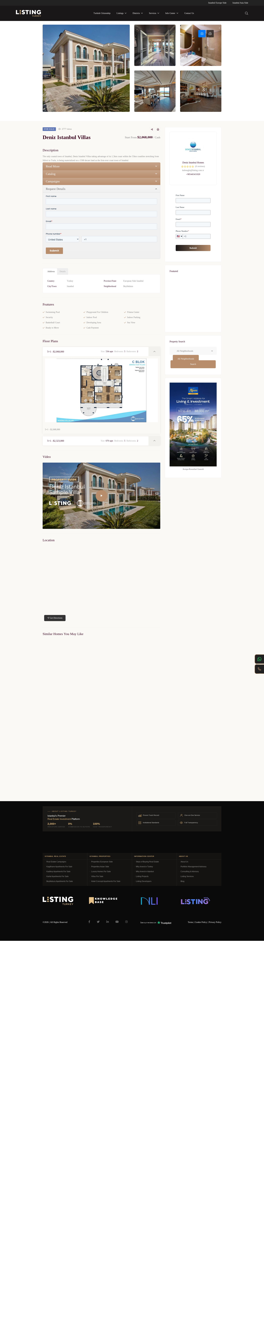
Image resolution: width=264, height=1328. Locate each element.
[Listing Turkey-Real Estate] (28, 13)
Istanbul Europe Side (217, 3)
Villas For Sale (97, 876)
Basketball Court (53, 322)
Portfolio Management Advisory (193, 867)
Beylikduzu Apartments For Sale (59, 881)
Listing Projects (142, 876)
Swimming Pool (53, 312)
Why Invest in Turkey (144, 867)
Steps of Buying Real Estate (147, 862)
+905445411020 (193, 174)
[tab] (202, 33)
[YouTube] (117, 921)
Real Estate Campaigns (56, 862)
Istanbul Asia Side (240, 3)
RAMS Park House (182, 299)
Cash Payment (92, 328)
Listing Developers (143, 881)
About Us (184, 862)
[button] (95, 351)
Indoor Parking (133, 317)
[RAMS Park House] (193, 292)
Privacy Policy (215, 922)
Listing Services (187, 876)
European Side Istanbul (133, 281)
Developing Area (93, 322)
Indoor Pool (91, 317)
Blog (182, 881)
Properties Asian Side (100, 867)
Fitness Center (133, 312)
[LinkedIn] (107, 921)
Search (193, 364)
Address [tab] (51, 271)
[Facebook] (89, 921)
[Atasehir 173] (193, 323)
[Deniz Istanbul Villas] (193, 147)
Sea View (131, 322)
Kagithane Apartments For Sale (59, 867)
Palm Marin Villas (49, 704)
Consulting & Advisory (190, 871)
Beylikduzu (128, 286)
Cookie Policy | (202, 922)
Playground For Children (97, 312)
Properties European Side (102, 862)
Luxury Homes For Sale (101, 871)
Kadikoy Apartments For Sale (58, 871)
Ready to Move (52, 328)
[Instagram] (126, 921)
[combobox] (186, 359)
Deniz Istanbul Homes (193, 162)
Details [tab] (63, 271)
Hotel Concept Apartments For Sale (105, 881)
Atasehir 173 (179, 330)
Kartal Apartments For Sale (57, 876)
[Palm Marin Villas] (70, 670)
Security (49, 317)
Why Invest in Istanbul (145, 871)
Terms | (191, 922)
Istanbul (70, 286)
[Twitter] (98, 921)
